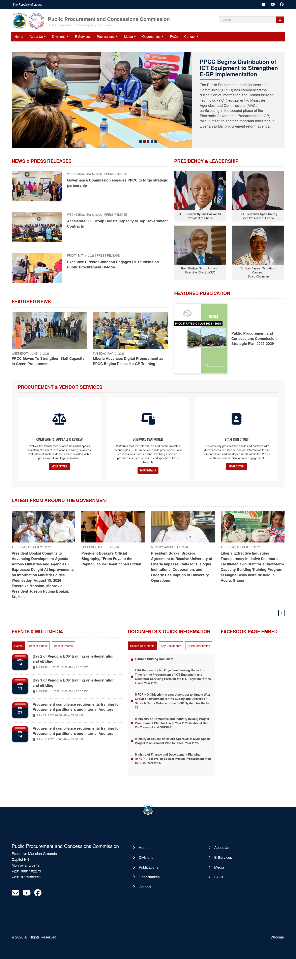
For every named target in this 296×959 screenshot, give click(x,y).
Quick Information (198, 646)
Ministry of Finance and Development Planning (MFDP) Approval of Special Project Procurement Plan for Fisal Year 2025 (173, 758)
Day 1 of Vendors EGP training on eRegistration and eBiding (74, 682)
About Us (36, 36)
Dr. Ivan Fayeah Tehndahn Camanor (258, 270)
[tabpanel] (67, 698)
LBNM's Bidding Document (154, 659)
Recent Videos (38, 646)
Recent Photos (63, 646)
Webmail (278, 936)
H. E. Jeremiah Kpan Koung (258, 214)
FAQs (174, 36)
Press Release (115, 174)
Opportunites (151, 36)
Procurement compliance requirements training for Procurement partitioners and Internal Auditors (76, 707)
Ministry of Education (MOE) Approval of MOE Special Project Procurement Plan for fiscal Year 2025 (173, 740)
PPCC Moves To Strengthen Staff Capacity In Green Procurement (48, 361)
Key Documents (171, 646)
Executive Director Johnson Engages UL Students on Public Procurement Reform (113, 264)
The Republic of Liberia (27, 4)
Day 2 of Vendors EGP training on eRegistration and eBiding (74, 659)
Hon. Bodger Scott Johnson (200, 268)
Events (18, 646)
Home (18, 36)
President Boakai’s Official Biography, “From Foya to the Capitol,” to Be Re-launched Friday (111, 559)
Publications (106, 36)
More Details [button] (59, 466)
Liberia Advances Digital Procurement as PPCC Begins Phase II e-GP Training (128, 361)
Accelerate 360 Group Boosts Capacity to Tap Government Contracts (117, 223)
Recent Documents (142, 646)
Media (128, 36)
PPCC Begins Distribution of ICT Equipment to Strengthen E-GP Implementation (239, 67)
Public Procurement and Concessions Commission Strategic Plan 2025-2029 (254, 338)
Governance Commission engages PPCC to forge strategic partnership (117, 182)
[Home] (29, 20)
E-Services (83, 36)
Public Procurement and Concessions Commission (109, 18)
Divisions (58, 36)
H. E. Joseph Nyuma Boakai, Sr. (200, 214)
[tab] (18, 645)
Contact (189, 36)
